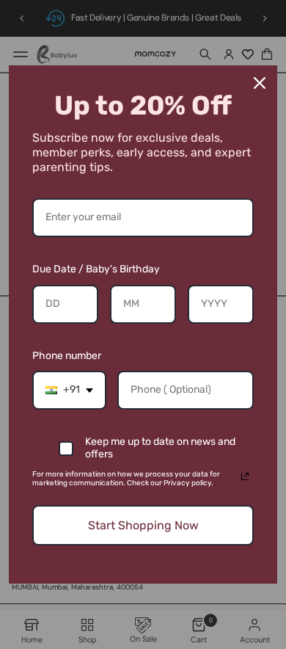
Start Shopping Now (143, 525)
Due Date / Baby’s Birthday (96, 269)
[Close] (259, 83)
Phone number (66, 355)
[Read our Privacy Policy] (245, 476)
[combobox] (69, 390)
